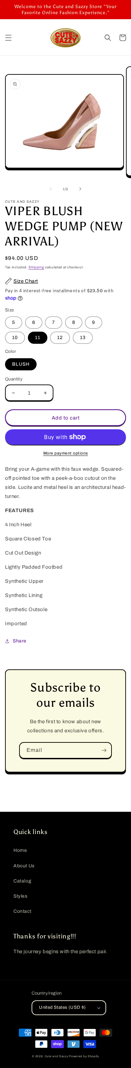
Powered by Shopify (84, 1056)
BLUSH (21, 364)
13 (83, 337)
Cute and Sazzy (56, 1056)
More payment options (65, 453)
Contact (22, 911)
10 (15, 337)
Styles (20, 896)
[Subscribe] (103, 750)
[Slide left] (50, 188)
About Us (24, 865)
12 (60, 337)
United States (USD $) (62, 1007)
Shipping (36, 267)
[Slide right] (80, 188)
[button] (8, 37)
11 (37, 337)
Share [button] (20, 640)
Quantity (14, 379)
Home (20, 850)
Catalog (22, 880)
